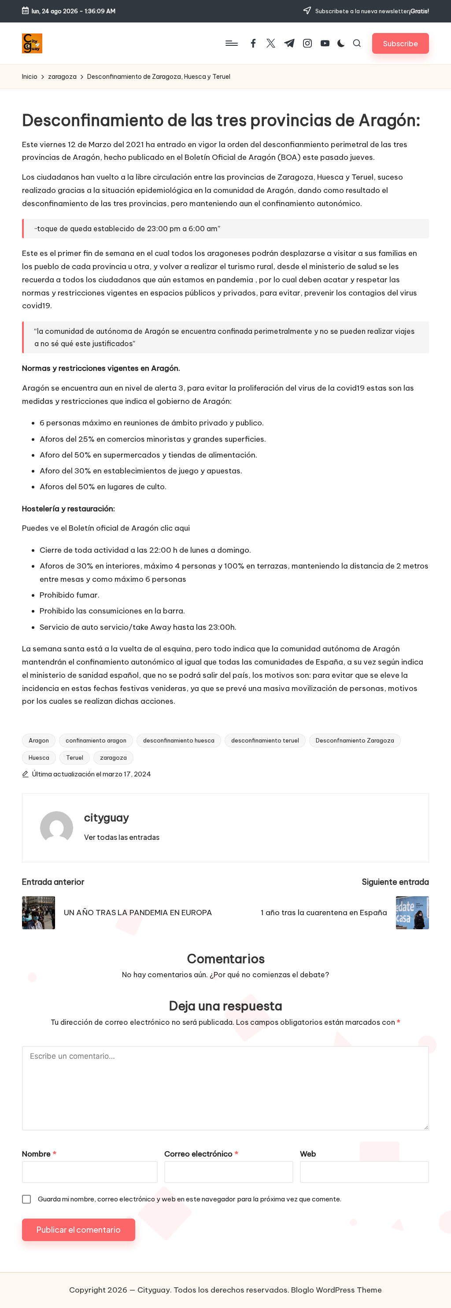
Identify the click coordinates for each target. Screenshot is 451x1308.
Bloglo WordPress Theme (336, 1290)
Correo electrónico (201, 1154)
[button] (400, 43)
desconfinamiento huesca (178, 740)
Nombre (39, 1154)
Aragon (39, 740)
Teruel (74, 757)
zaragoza (113, 757)
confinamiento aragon (96, 740)
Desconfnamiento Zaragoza (355, 740)
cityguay (106, 817)
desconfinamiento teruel (265, 740)
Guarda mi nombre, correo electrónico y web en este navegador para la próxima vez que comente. (189, 1199)
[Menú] (231, 43)
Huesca (39, 757)
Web (308, 1154)
